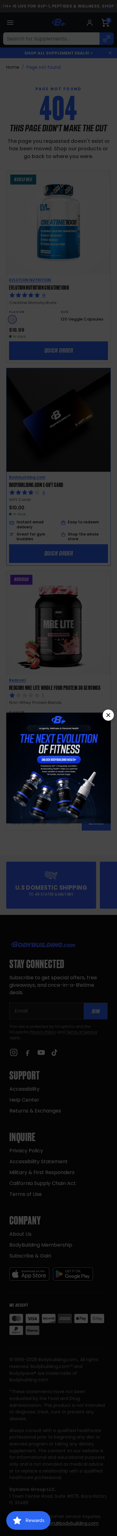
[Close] (108, 715)
